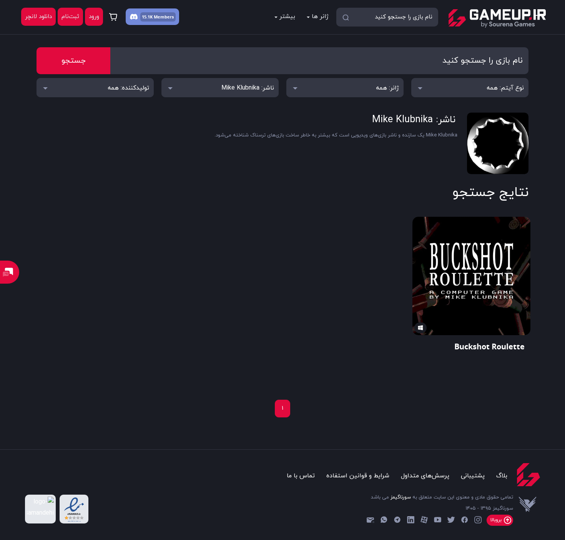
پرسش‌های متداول (425, 476)
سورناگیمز (401, 497)
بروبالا (496, 520)
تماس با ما (301, 476)
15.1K (147, 17)
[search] (345, 17)
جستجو (73, 60)
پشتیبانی (473, 476)
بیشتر (287, 16)
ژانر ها (320, 16)
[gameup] (497, 18)
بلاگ (501, 476)
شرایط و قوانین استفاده (357, 476)
